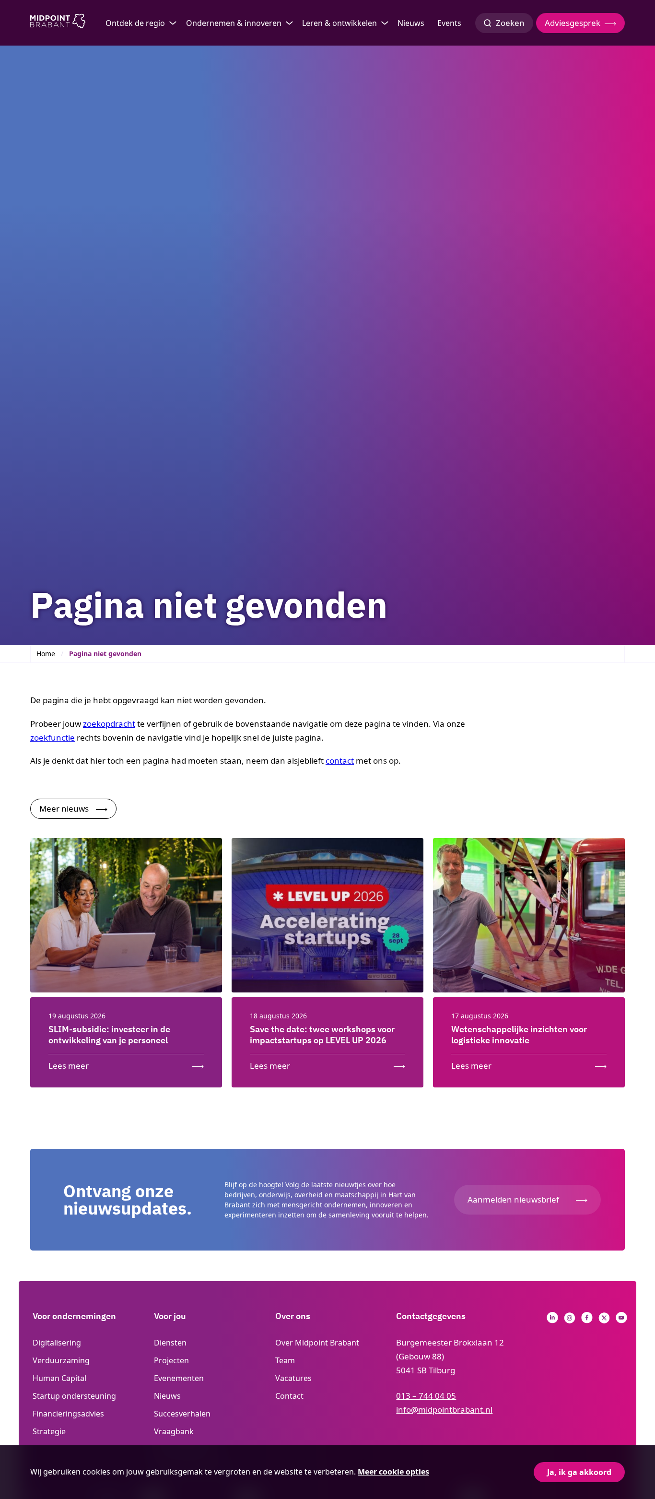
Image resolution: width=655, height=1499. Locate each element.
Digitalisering (57, 1342)
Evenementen (179, 1378)
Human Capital (59, 1378)
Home (45, 653)
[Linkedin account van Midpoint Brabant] (552, 1320)
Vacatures (293, 1378)
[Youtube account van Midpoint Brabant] (621, 1320)
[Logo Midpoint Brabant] (57, 23)
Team (285, 1360)
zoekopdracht (109, 723)
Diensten (170, 1342)
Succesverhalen (182, 1413)
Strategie (49, 1431)
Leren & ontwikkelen (339, 23)
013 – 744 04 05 (426, 1395)
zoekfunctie (52, 737)
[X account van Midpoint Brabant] (604, 1320)
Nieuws (411, 23)
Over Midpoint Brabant (317, 1342)
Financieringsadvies (68, 1413)
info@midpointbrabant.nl (444, 1409)
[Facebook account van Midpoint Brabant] (587, 1320)
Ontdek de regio (135, 23)
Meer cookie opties (393, 1471)
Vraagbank (174, 1431)
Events (449, 23)
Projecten (171, 1360)
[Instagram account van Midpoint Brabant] (569, 1320)
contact (340, 760)
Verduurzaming (61, 1360)
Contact (289, 1396)
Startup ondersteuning (74, 1396)
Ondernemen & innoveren (233, 23)
